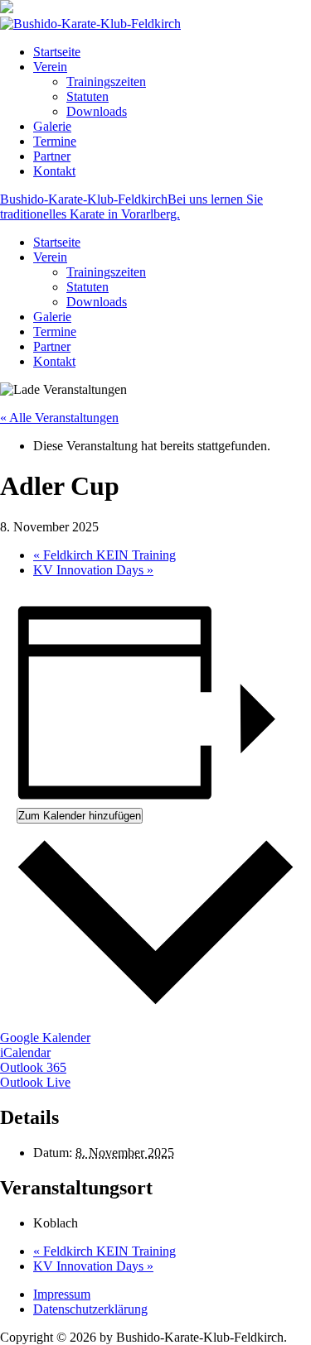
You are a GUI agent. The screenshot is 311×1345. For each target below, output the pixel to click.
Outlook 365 (33, 1067)
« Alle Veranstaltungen (59, 418)
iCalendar (25, 1052)
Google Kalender (45, 1037)
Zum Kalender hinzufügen (79, 815)
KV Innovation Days (93, 570)
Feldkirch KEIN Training (104, 555)
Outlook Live (35, 1082)
